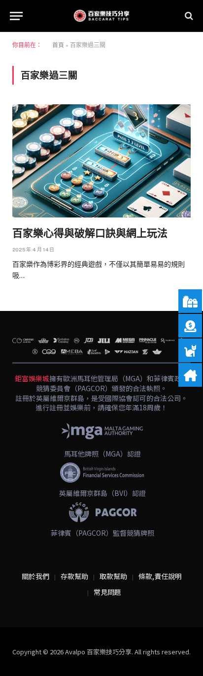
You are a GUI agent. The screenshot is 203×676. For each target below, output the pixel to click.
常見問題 (107, 592)
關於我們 (35, 576)
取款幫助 (113, 576)
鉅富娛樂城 (32, 378)
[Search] (188, 16)
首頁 (58, 45)
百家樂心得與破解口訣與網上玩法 (90, 233)
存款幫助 (74, 576)
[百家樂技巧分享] (101, 15)
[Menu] (16, 16)
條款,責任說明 (160, 576)
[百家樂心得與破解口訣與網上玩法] (101, 160)
